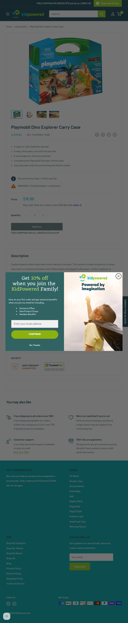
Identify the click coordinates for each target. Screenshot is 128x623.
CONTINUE (35, 334)
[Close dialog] (118, 276)
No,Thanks (34, 345)
